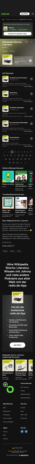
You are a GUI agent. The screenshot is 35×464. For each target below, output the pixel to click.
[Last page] (25, 162)
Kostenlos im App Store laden (17, 33)
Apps (22, 411)
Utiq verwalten (7, 418)
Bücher (12, 51)
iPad (4, 435)
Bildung (5, 51)
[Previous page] (8, 152)
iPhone (5, 431)
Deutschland (19, 448)
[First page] (4, 152)
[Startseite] (3, 19)
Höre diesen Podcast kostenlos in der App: (17, 24)
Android (5, 439)
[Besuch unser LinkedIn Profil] (22, 431)
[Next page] (21, 162)
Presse (23, 391)
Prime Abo (24, 418)
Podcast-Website (7, 245)
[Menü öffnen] (33, 14)
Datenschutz (7, 411)
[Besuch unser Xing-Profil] (26, 431)
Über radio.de (25, 387)
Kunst (19, 251)
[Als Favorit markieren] (26, 42)
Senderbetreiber (25, 398)
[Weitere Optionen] (31, 42)
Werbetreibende (25, 394)
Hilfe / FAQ (24, 415)
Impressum (6, 415)
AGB (4, 407)
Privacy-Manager (8, 422)
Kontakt (23, 407)
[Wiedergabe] (30, 60)
